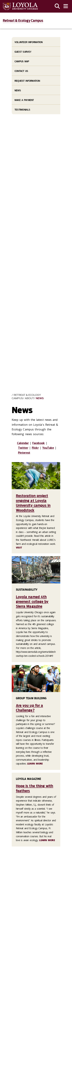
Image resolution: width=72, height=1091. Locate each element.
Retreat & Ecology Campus (23, 21)
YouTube (48, 448)
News (40, 398)
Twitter (23, 448)
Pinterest (24, 453)
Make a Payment (24, 100)
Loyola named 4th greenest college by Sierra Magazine (32, 602)
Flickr (35, 448)
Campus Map (22, 61)
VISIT (19, 547)
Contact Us (21, 71)
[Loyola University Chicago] (20, 6)
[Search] (57, 6)
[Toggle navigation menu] (65, 6)
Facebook (38, 443)
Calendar (23, 443)
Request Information (27, 81)
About (29, 398)
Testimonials (22, 109)
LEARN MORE (35, 763)
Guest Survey (23, 52)
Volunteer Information (29, 42)
